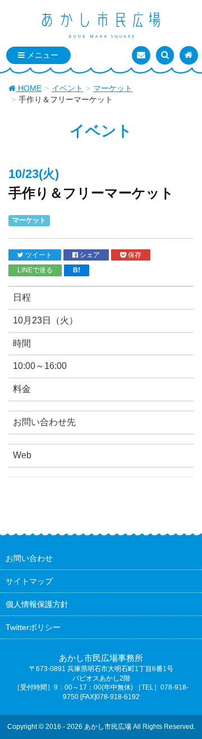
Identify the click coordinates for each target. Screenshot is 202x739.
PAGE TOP (185, 707)
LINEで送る (35, 269)
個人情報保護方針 (37, 604)
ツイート (38, 254)
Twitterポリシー (33, 627)
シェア (89, 254)
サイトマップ (29, 581)
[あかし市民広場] (101, 26)
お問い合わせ (29, 558)
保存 (133, 254)
